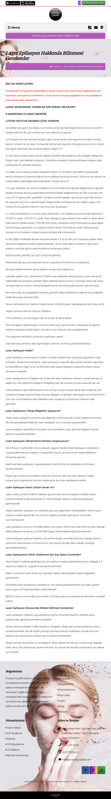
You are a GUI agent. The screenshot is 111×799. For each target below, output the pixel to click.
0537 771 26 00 (70, 752)
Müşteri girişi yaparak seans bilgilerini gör (55, 35)
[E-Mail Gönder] (96, 27)
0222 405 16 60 (70, 745)
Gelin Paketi (13, 727)
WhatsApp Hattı (95, 2)
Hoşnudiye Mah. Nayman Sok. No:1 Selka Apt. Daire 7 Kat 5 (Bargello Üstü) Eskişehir (82, 733)
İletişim (62, 711)
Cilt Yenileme (14, 733)
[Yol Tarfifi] (101, 27)
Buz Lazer (64, 695)
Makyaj (10, 738)
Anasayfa (56, 66)
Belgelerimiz (65, 684)
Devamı (22, 706)
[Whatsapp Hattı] (101, 770)
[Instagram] (80, 3)
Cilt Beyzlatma (15, 744)
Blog (61, 706)
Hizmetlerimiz (66, 689)
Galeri (61, 700)
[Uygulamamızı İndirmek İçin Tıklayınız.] (13, 3)
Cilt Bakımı (13, 749)
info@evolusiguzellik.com (76, 759)
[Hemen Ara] (89, 27)
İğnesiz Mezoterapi (17, 755)
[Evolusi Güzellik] (55, 14)
